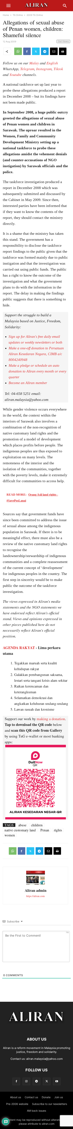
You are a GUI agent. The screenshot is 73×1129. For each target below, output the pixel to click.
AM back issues (36, 1110)
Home (6, 15)
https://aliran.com (35, 896)
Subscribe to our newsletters (49, 1103)
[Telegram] (45, 51)
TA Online (18, 15)
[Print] (62, 51)
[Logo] (36, 1028)
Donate (46, 1097)
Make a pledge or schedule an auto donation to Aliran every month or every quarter (37, 371)
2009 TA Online (35, 15)
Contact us (31, 1097)
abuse (22, 825)
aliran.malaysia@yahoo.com (44, 1059)
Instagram (44, 68)
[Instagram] (26, 1081)
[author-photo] (35, 884)
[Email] (54, 51)
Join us (58, 1097)
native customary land (20, 830)
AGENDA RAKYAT (19, 647)
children (37, 825)
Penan (44, 830)
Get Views (63, 41)
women (9, 835)
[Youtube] (56, 1081)
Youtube (15, 74)
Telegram (27, 68)
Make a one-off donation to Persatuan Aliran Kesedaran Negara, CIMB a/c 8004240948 (36, 354)
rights (58, 830)
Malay (34, 62)
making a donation (51, 718)
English (52, 62)
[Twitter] (36, 51)
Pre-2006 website (17, 1103)
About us (15, 1097)
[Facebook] (27, 51)
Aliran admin (35, 890)
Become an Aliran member (28, 383)
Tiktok (58, 68)
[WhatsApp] (18, 51)
